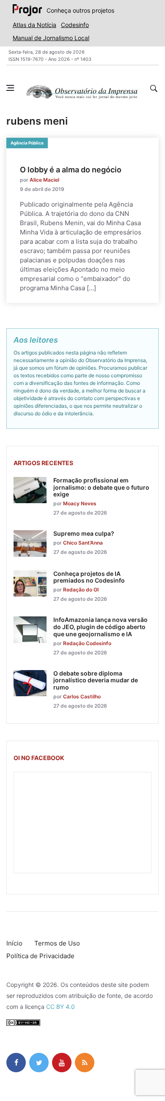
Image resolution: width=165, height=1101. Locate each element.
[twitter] (39, 1062)
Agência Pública (27, 142)
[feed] (84, 1062)
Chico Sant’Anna (83, 543)
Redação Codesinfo (87, 643)
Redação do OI (81, 589)
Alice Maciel (44, 180)
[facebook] (16, 1062)
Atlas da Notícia (34, 24)
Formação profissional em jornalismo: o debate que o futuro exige (101, 487)
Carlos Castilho (82, 696)
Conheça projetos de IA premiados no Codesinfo (89, 577)
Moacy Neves (79, 503)
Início (14, 943)
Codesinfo (75, 24)
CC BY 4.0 (60, 1006)
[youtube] (62, 1062)
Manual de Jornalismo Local (51, 37)
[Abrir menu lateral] (10, 88)
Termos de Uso (57, 943)
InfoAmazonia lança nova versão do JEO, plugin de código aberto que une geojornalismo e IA (100, 627)
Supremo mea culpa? (83, 533)
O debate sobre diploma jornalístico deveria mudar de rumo (95, 680)
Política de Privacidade (40, 956)
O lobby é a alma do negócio (70, 169)
